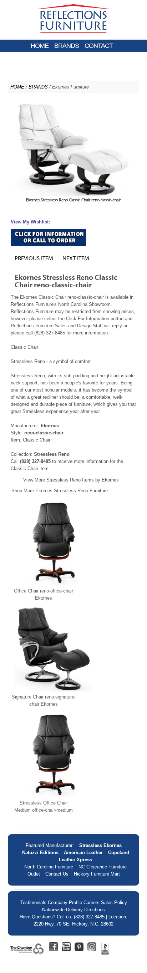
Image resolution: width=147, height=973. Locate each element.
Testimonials (33, 902)
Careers (91, 902)
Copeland (118, 852)
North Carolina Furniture (48, 866)
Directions (94, 909)
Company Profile (65, 902)
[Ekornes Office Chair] (54, 583)
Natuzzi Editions (40, 852)
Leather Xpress (75, 859)
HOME (40, 45)
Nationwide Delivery (62, 909)
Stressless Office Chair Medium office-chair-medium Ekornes (43, 810)
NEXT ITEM (75, 258)
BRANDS (66, 45)
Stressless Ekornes (100, 845)
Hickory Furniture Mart (97, 874)
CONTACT (99, 45)
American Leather (83, 852)
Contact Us (57, 874)
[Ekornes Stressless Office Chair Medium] (54, 795)
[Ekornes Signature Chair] (54, 689)
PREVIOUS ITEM (34, 258)
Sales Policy (114, 902)
